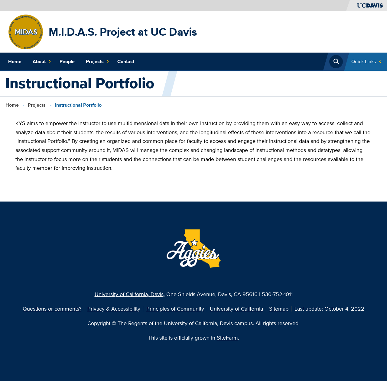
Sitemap (278, 309)
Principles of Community (175, 309)
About (39, 61)
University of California (236, 309)
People (67, 61)
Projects (95, 61)
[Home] (25, 31)
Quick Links (363, 61)
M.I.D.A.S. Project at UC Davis (123, 32)
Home (14, 61)
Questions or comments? (52, 309)
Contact (125, 61)
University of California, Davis (129, 294)
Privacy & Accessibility (113, 309)
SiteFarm (227, 338)
